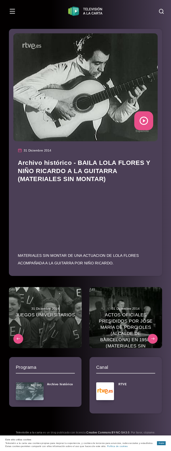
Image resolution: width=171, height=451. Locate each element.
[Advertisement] (85, 221)
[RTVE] (105, 391)
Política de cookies (117, 446)
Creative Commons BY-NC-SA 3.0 (107, 432)
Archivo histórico (60, 384)
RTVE (122, 384)
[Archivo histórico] (30, 391)
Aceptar (161, 443)
